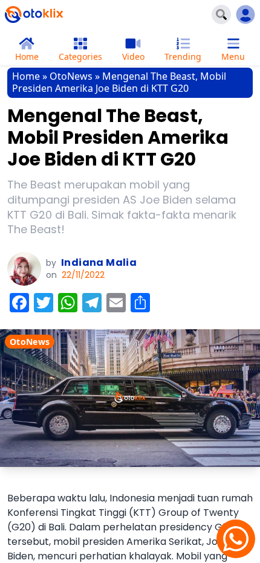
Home (26, 76)
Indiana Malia (99, 262)
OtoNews (71, 76)
